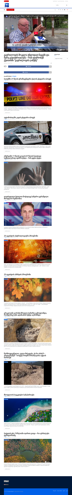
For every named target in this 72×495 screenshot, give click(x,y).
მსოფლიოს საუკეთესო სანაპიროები (19, 395)
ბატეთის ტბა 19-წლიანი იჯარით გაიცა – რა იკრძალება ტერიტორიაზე (26, 434)
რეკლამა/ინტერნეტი (61, 1)
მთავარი (5, 83)
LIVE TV (7, 1)
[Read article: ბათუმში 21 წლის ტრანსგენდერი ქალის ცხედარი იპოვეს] (28, 94)
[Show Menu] (4, 9)
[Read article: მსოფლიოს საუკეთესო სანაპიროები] (28, 410)
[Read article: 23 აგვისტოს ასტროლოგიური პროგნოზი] (28, 251)
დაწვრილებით (8, 112)
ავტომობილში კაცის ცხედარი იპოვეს (19, 117)
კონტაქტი (66, 1)
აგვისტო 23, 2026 (11, 80)
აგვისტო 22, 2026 (11, 316)
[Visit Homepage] (7, 5)
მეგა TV (6, 80)
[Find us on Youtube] (64, 9)
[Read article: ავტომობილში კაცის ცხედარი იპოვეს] (28, 133)
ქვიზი (64, 490)
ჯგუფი (67, 490)
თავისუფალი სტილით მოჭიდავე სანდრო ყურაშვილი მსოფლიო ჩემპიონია (26, 197)
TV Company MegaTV (10, 491)
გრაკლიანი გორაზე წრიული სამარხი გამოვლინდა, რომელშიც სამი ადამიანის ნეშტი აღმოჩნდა (25, 314)
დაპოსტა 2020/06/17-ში (8, 63)
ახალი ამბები (10, 9)
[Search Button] (67, 5)
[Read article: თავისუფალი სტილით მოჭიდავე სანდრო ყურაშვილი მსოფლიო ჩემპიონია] (28, 214)
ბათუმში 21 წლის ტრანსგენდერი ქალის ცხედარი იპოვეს (27, 79)
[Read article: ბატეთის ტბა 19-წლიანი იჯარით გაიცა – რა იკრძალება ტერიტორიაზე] (28, 451)
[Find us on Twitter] (60, 9)
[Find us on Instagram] (62, 9)
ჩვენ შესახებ (55, 1)
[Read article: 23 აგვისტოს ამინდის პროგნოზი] (28, 290)
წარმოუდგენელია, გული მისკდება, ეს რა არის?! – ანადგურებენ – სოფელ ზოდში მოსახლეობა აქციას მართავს (25, 355)
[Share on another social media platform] (50, 66)
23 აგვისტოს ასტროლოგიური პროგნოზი (21, 236)
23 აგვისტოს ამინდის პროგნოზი (17, 274)
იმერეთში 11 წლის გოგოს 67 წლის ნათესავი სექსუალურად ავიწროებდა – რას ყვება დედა (22, 157)
